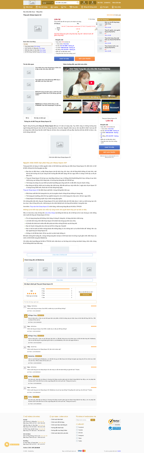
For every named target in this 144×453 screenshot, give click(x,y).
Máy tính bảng (42, 7)
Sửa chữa (117, 7)
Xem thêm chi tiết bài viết (60, 254)
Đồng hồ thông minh (90, 7)
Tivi (65, 7)
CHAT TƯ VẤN (64, 58)
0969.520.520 (33, 437)
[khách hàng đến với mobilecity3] (59, 269)
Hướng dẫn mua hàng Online (59, 430)
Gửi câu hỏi (86, 294)
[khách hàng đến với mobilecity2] (45, 269)
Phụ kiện (75, 7)
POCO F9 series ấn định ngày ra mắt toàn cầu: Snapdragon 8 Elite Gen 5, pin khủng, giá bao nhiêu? (48, 93)
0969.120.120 (33, 423)
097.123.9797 (41, 444)
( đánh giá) (117, 15)
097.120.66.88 (36, 447)
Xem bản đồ (41, 421)
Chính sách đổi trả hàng (57, 422)
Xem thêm (60, 280)
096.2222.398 (41, 426)
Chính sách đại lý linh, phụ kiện (59, 433)
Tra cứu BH (116, 2)
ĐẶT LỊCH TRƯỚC (85, 58)
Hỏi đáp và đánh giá (40, 118)
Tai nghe (105, 7)
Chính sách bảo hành (57, 419)
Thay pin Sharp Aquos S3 (30, 190)
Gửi (93, 420)
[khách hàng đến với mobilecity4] (74, 269)
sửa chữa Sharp (50, 213)
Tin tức (100, 2)
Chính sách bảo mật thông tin (59, 425)
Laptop (55, 7)
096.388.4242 (41, 430)
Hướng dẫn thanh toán (57, 427)
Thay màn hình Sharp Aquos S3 (39, 206)
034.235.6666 (33, 426)
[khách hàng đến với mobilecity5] (89, 269)
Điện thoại (29, 7)
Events (107, 2)
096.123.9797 (33, 444)
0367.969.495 (41, 423)
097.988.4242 (33, 430)
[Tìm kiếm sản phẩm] (77, 2)
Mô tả (27, 118)
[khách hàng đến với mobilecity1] (30, 269)
